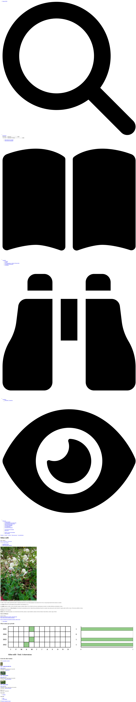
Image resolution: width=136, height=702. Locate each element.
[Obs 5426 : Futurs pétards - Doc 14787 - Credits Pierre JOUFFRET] (3, 674)
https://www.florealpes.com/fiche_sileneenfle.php (8, 616)
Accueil (5, 535)
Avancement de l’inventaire (9, 529)
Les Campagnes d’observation (10, 523)
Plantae (1, 541)
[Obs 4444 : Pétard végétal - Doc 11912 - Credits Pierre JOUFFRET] (3, 683)
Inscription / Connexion (9, 400)
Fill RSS (4, 694)
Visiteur (2, 535)
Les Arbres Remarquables (9, 264)
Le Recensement (7, 521)
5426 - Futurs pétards (4, 675)
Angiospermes (10, 541)
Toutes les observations (8, 524)
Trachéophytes (5, 541)
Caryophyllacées (20, 535)
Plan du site (7, 530)
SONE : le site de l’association (10, 532)
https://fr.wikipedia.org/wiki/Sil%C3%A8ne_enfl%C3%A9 (10, 619)
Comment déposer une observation (10, 522)
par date (8, 660)
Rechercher (5, 136)
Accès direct (5, 137)
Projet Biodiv (5, 699)
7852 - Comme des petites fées (5, 666)
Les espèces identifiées (8, 525)
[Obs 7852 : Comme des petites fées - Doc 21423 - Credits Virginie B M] (1, 665)
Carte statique (5, 621)
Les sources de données (9, 527)
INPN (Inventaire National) (7, 545)
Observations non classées (9, 139)
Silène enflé (2, 668)
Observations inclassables (9, 140)
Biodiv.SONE (5, 1)
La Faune (6, 261)
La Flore (6, 262)
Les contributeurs (7, 526)
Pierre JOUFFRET (8, 679)
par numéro (4, 660)
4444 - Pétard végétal (4, 684)
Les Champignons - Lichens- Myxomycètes (12, 263)
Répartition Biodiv (6, 544)
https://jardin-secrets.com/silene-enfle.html (7, 617)
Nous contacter (7, 533)
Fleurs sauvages (14, 535)
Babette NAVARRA (6, 542)
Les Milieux (7, 265)
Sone (3, 698)
